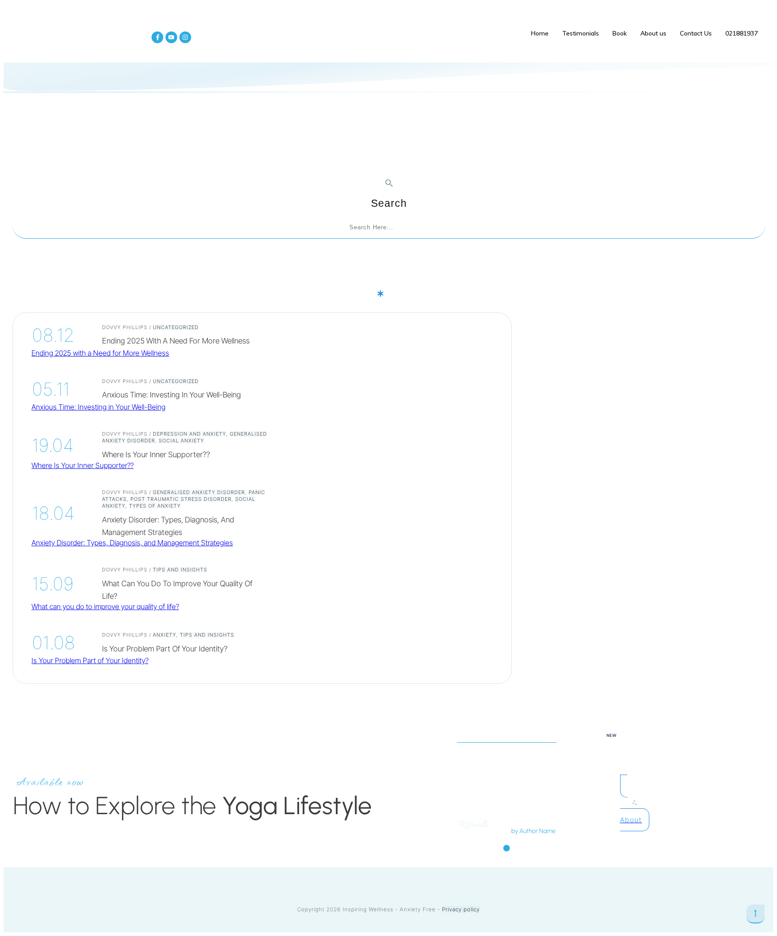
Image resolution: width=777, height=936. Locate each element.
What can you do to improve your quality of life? (105, 606)
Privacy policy (461, 909)
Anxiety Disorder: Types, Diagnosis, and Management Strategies (132, 542)
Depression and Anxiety (189, 434)
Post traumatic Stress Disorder (181, 499)
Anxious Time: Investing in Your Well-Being (171, 394)
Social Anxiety (181, 440)
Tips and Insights (180, 569)
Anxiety (164, 635)
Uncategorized (176, 327)
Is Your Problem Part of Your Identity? (165, 648)
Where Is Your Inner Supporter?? (156, 454)
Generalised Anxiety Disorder (199, 492)
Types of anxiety (155, 506)
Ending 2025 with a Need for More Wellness (176, 340)
